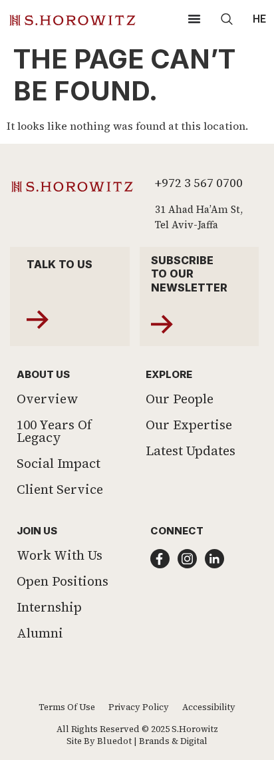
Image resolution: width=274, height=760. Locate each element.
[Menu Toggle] (194, 18)
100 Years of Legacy (54, 431)
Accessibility (208, 707)
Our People (179, 398)
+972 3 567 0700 (199, 182)
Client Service (60, 489)
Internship (49, 607)
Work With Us (59, 555)
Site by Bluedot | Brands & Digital (137, 741)
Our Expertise (189, 424)
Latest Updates (190, 450)
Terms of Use (67, 707)
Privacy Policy (138, 707)
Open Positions (62, 581)
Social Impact (58, 463)
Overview (47, 398)
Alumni (40, 633)
